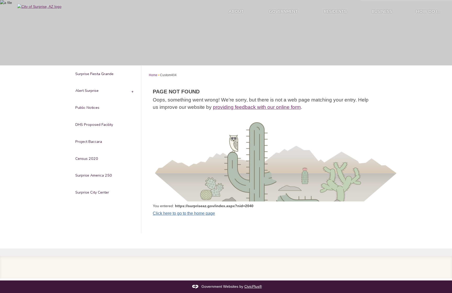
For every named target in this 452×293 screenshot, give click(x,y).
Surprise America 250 (93, 175)
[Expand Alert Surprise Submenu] (132, 90)
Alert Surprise (87, 90)
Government (283, 11)
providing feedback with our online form (257, 107)
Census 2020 (86, 158)
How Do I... (428, 11)
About (236, 11)
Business (382, 11)
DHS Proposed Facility (94, 124)
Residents (335, 11)
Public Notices (87, 107)
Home (153, 75)
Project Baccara (88, 141)
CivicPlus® (253, 286)
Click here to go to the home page (184, 213)
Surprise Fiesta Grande (94, 73)
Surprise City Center (92, 192)
